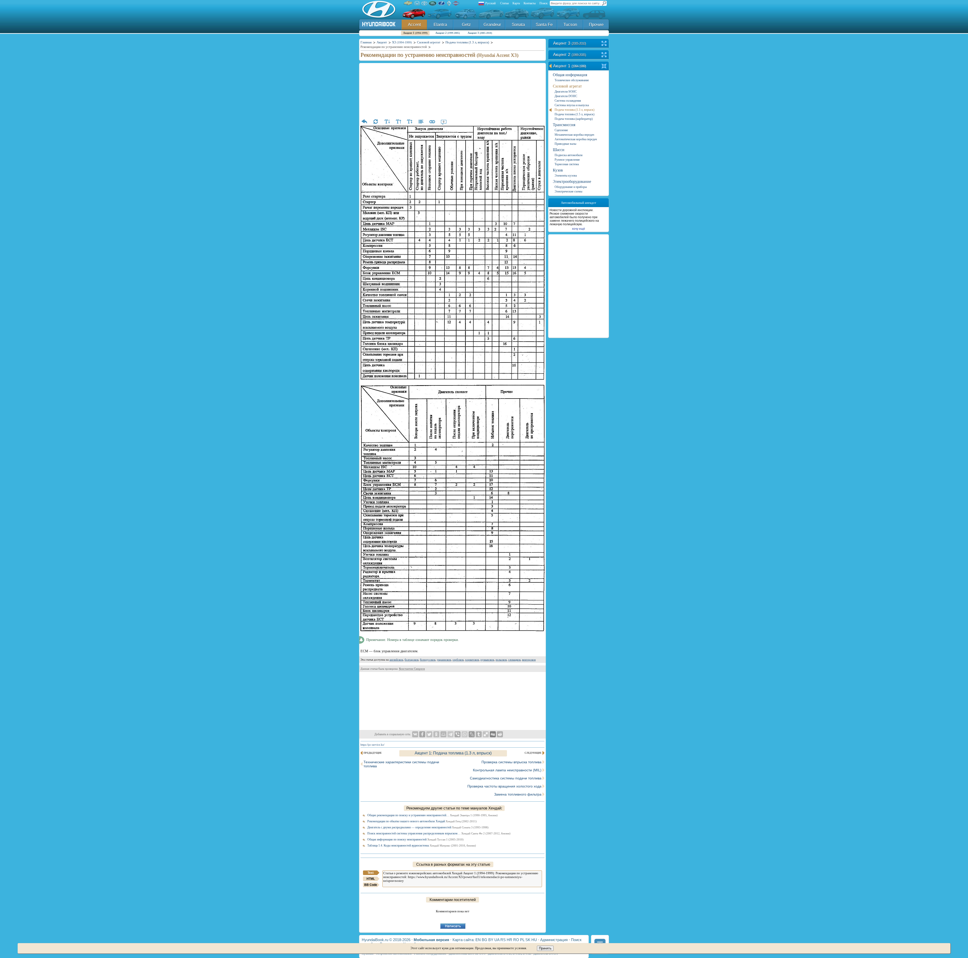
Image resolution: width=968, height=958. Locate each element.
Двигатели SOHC (566, 91)
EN (478, 940)
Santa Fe (544, 24)
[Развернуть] (604, 43)
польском (501, 659)
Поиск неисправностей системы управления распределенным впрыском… (438, 833)
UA (496, 940)
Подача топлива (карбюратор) (574, 119)
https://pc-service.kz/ (372, 744)
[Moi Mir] (443, 734)
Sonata (518, 24)
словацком (514, 659)
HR (509, 940)
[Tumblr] (479, 734)
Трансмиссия (564, 125)
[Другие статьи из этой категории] (421, 121)
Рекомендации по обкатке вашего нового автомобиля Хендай (422, 821)
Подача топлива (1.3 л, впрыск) (574, 109)
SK (527, 940)
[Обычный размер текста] (409, 121)
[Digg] (493, 734)
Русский (490, 3)
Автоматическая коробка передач (576, 139)
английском (396, 659)
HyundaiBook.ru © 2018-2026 (386, 940)
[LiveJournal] (472, 734)
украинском (444, 659)
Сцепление (561, 130)
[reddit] (500, 734)
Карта (516, 3)
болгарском (411, 659)
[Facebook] (422, 734)
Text (371, 873)
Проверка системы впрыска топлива (511, 762)
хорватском (472, 659)
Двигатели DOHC (566, 96)
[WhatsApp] (465, 734)
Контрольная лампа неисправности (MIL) (507, 770)
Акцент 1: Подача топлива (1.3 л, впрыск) (453, 753)
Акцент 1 (415, 32)
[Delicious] (486, 734)
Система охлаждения (568, 100)
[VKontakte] (415, 734)
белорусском (427, 659)
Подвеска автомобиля (569, 155)
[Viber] (458, 734)
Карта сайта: (463, 940)
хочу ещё (578, 229)
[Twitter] (429, 734)
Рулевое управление (567, 159)
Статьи (504, 3)
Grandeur (492, 24)
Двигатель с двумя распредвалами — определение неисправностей (428, 827)
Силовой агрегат (567, 86)
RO (516, 940)
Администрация (554, 940)
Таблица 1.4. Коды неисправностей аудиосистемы (421, 845)
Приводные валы (565, 144)
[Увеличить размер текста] (398, 121)
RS (503, 940)
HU (534, 940)
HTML (371, 879)
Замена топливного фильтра (517, 794)
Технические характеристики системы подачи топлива (401, 764)
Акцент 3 (480, 32)
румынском (487, 659)
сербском (458, 659)
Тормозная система (567, 164)
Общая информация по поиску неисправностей (415, 839)
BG (484, 940)
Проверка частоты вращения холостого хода (504, 786)
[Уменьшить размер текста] (387, 121)
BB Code (370, 885)
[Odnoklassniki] (436, 734)
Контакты (530, 3)
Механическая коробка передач (574, 134)
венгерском (529, 659)
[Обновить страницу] (375, 121)
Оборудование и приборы (571, 187)
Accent (414, 24)
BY (490, 940)
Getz (466, 24)
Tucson (570, 24)
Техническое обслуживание (572, 80)
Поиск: (543, 3)
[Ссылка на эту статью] (432, 121)
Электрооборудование (572, 181)
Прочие (596, 24)
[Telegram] (450, 734)
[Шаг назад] (364, 121)
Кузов (558, 170)
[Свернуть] (604, 66)
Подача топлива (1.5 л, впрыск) (574, 114)
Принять (545, 948)
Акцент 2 (447, 32)
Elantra (440, 24)
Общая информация (570, 75)
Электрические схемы (568, 191)
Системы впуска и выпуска (572, 105)
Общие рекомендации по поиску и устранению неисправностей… (432, 815)
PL (522, 940)
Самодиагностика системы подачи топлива (505, 778)
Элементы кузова (566, 175)
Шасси (558, 150)
